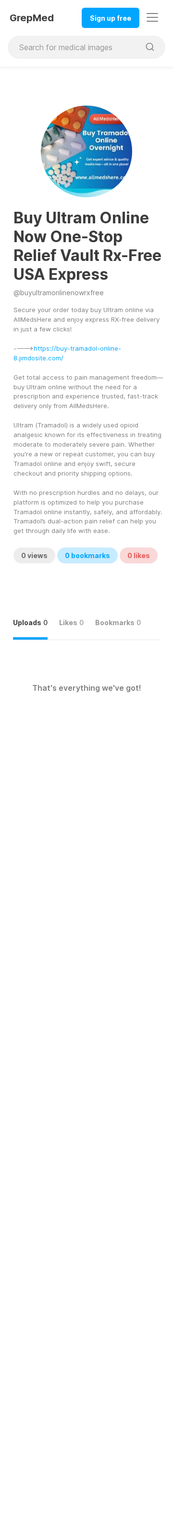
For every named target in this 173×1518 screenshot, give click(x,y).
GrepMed (32, 18)
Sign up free (110, 18)
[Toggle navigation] (152, 17)
